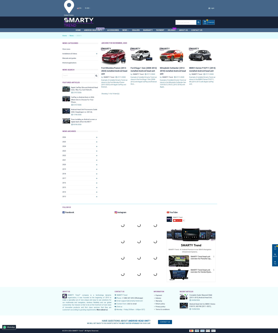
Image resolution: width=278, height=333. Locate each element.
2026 (64, 137)
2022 (64, 155)
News (124, 30)
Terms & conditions (163, 309)
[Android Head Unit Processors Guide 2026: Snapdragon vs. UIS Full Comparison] (66, 111)
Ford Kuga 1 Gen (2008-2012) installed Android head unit (144, 69)
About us (183, 30)
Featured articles (71, 82)
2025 (64, 142)
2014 (64, 192)
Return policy (160, 304)
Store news (66, 49)
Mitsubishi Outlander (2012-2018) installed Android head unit (173, 71)
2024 (64, 146)
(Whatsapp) (139, 298)
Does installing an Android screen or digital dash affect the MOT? (84, 120)
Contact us (196, 30)
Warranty (148, 30)
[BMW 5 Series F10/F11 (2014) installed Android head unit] (202, 56)
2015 (64, 187)
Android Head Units (94, 29)
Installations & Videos (69, 54)
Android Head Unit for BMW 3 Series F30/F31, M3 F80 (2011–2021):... (202, 305)
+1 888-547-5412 (128, 298)
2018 (64, 174)
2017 (64, 178)
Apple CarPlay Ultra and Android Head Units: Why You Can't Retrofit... (84, 88)
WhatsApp (11, 327)
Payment (160, 30)
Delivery (172, 29)
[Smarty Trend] (78, 22)
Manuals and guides (69, 58)
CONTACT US (119, 291)
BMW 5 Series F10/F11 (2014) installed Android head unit (202, 69)
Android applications (69, 63)
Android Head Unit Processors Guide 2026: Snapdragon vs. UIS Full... (84, 111)
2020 (64, 164)
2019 (64, 169)
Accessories (113, 30)
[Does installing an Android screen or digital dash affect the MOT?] (66, 121)
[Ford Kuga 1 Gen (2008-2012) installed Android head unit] (144, 56)
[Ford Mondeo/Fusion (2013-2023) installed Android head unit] (114, 56)
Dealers (136, 30)
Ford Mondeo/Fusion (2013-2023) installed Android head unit (114, 71)
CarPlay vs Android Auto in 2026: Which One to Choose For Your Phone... (82, 99)
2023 (64, 151)
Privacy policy (160, 307)
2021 (64, 160)
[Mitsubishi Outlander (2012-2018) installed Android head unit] (173, 56)
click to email (132, 304)
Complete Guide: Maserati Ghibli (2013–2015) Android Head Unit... (201, 296)
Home (78, 30)
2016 (64, 183)
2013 (64, 196)
